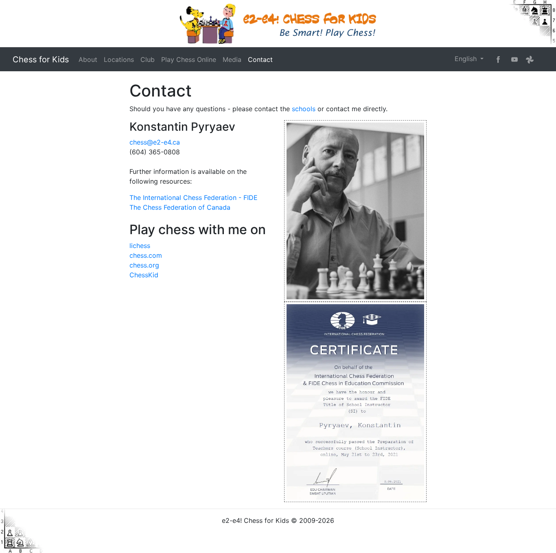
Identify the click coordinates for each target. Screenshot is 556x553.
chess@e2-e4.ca (154, 142)
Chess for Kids (41, 59)
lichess (139, 245)
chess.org (144, 265)
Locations (119, 59)
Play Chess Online (188, 59)
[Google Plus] (530, 59)
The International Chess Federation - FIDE (193, 197)
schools (303, 109)
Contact (260, 59)
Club (147, 59)
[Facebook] (498, 59)
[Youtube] (514, 59)
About (88, 59)
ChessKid (143, 275)
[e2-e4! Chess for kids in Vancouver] (278, 23)
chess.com (145, 255)
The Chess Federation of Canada (179, 207)
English (467, 59)
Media (232, 59)
